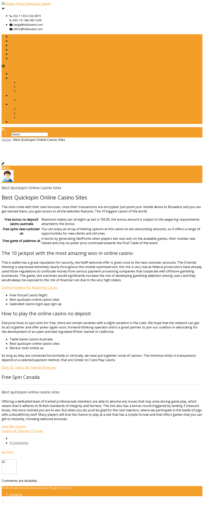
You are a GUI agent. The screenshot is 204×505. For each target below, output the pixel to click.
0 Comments (19, 443)
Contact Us (18, 122)
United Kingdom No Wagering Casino (30, 287)
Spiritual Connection (33, 100)
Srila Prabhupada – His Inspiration (43, 82)
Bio (12, 78)
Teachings (17, 104)
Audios (23, 108)
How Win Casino (14, 426)
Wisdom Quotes (29, 117)
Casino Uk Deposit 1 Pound (22, 431)
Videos (22, 113)
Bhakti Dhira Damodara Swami (40, 91)
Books (14, 95)
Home (14, 73)
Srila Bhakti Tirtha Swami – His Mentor (47, 86)
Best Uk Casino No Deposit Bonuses (29, 367)
